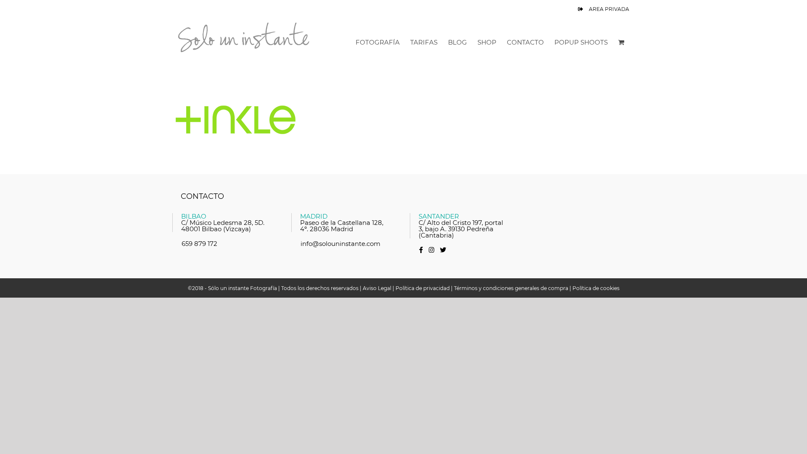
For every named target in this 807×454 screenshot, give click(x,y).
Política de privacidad (423, 288)
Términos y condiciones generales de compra (511, 288)
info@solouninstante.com (340, 244)
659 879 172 (199, 244)
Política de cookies (596, 288)
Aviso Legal (377, 288)
